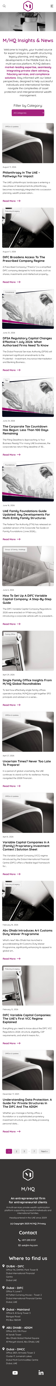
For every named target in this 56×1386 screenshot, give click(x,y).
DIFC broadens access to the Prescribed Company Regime (24, 258)
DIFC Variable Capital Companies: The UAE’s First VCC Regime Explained (27, 1018)
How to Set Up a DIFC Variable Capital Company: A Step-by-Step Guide (27, 599)
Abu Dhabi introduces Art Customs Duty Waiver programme (27, 932)
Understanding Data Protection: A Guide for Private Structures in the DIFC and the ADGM (27, 1103)
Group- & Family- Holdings (15, 549)
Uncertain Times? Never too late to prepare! (27, 763)
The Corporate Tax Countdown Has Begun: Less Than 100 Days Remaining (25, 430)
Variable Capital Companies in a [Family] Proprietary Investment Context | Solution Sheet (26, 845)
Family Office (10, 634)
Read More (12, 201)
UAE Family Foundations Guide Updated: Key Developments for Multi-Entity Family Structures (26, 514)
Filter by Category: (28, 105)
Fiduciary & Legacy (12, 211)
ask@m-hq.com (30, 1245)
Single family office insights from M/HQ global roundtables (27, 682)
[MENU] (52, 6)
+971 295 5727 (29, 1240)
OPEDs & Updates (12, 127)
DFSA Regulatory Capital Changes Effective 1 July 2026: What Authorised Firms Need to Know (27, 341)
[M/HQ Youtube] (15, 1373)
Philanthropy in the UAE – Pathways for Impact (21, 174)
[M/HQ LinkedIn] (41, 1373)
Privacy (42, 1223)
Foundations (10, 465)
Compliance (9, 292)
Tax (6, 380)
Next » (44, 1151)
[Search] (5, 6)
